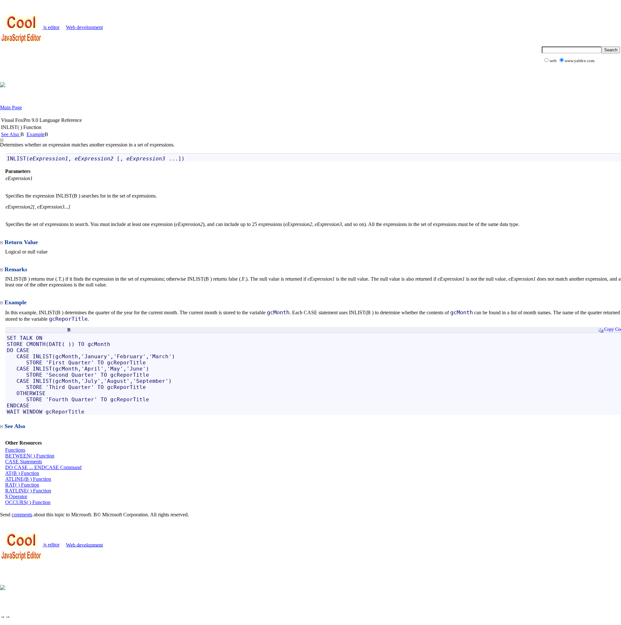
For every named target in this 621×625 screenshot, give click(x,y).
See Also (10, 134)
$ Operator (16, 496)
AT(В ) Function (22, 473)
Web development (84, 27)
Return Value (21, 242)
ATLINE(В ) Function (28, 479)
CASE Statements (23, 461)
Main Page (11, 107)
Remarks (16, 269)
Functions (15, 450)
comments (22, 514)
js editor (51, 27)
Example (36, 134)
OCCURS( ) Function (27, 502)
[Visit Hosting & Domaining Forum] (2, 85)
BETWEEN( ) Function (29, 455)
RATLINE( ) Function (28, 490)
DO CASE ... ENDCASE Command (43, 467)
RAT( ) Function (22, 485)
